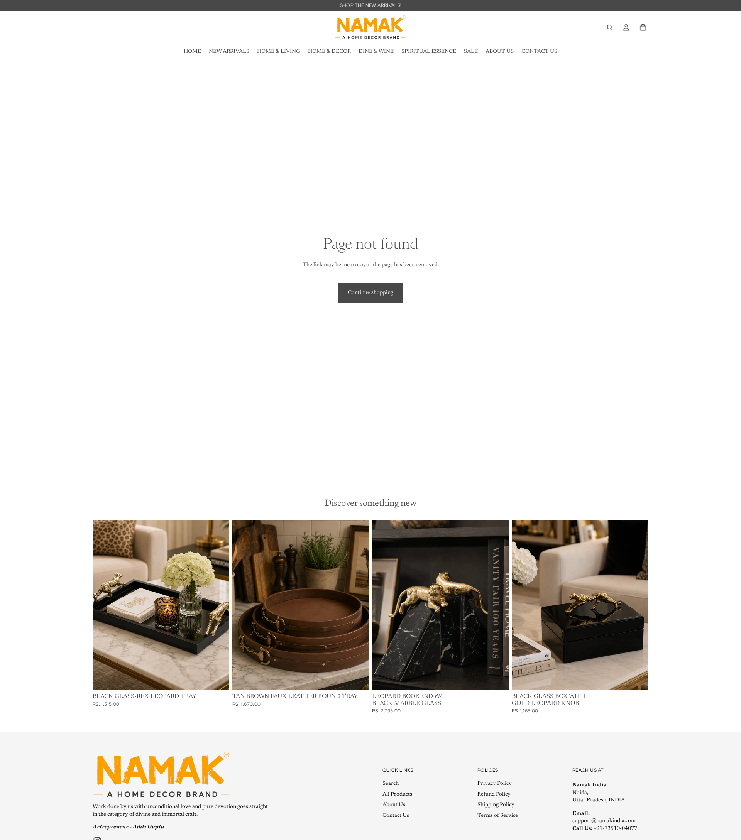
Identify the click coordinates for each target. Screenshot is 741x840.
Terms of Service (497, 815)
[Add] (217, 678)
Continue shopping (370, 293)
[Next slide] (357, 605)
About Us (393, 805)
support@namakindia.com (604, 821)
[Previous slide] (243, 605)
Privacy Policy (494, 783)
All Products (397, 794)
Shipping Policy (495, 805)
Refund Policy (494, 794)
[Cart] (642, 27)
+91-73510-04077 (615, 828)
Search (390, 783)
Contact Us (395, 815)
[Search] (609, 27)
